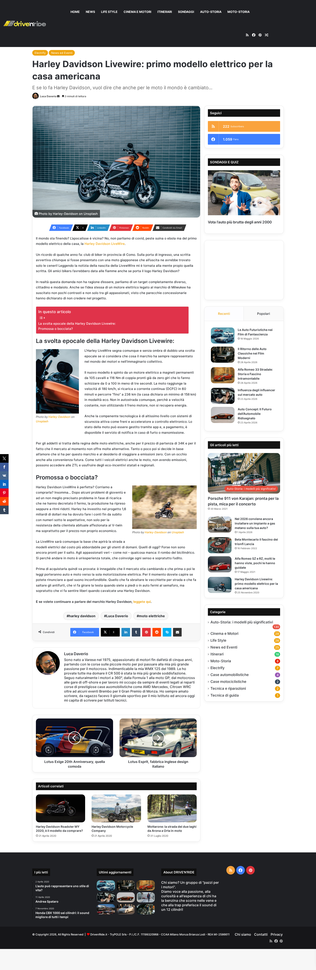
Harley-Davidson (65, 213)
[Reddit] (156, 632)
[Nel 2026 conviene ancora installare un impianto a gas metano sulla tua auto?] (220, 525)
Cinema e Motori (137, 12)
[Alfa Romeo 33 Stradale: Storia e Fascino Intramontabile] (223, 375)
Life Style (109, 12)
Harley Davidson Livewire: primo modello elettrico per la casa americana (256, 583)
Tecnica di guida (224, 695)
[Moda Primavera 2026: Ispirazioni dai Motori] (146, 897)
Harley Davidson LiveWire (104, 244)
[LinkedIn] (125, 632)
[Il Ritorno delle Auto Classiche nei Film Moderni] (223, 355)
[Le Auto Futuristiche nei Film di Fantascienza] (223, 335)
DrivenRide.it (98, 934)
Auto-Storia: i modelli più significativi (241, 622)
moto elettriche (152, 616)
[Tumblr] (136, 632)
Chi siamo (243, 934)
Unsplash (91, 213)
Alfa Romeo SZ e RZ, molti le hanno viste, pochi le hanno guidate (255, 563)
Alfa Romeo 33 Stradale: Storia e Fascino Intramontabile (255, 374)
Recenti (224, 314)
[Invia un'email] (58, 96)
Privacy (277, 934)
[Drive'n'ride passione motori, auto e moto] (24, 23)
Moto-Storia (238, 12)
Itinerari (164, 12)
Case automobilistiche (229, 675)
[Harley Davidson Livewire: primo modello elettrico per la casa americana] (220, 585)
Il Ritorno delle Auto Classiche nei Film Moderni (252, 353)
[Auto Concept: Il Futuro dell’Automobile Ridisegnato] (223, 415)
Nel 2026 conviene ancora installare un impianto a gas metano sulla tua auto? (255, 523)
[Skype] (167, 632)
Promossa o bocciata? (55, 329)
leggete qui (142, 602)
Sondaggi (186, 12)
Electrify (40, 53)
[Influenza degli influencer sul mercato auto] (223, 396)
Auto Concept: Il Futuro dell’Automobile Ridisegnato (255, 413)
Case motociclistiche (228, 681)
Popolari (263, 314)
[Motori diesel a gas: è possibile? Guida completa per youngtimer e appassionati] (146, 909)
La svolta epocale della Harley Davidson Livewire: (77, 323)
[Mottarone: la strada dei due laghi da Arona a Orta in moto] (172, 808)
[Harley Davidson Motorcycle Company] (116, 808)
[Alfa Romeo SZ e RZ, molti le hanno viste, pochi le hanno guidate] (220, 564)
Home (75, 12)
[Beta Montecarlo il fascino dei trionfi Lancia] (220, 545)
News (90, 12)
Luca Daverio (48, 96)
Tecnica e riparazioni (228, 688)
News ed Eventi (61, 53)
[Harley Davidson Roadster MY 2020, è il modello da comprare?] (60, 808)
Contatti (261, 934)
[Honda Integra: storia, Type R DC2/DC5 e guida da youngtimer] (126, 909)
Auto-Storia (210, 12)
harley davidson (82, 616)
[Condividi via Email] (177, 632)
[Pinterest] (146, 632)
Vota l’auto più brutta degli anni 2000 (240, 222)
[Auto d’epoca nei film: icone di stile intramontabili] (106, 909)
